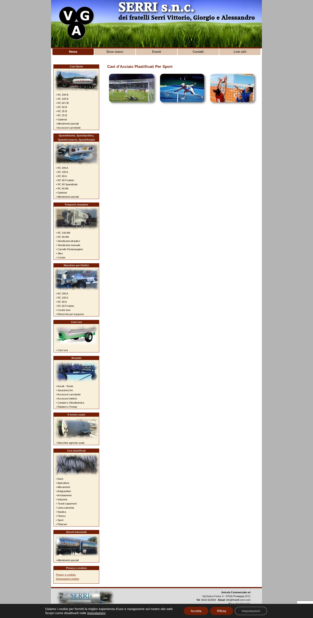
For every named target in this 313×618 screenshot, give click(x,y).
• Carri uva (62, 350)
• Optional (61, 119)
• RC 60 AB (62, 188)
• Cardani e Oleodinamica (70, 402)
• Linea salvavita (65, 507)
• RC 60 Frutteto (65, 180)
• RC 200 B (62, 94)
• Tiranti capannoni (66, 503)
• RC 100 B (62, 98)
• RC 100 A (62, 172)
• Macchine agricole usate (70, 442)
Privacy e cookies (66, 574)
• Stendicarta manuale (68, 245)
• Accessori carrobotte (68, 127)
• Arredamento (64, 495)
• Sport (59, 520)
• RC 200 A (62, 167)
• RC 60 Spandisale (66, 184)
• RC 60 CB (62, 103)
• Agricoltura (62, 483)
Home (73, 51)
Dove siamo (115, 51)
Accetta (196, 611)
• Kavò (59, 478)
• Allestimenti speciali (67, 123)
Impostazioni (251, 611)
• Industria (61, 499)
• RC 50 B (61, 107)
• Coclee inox (63, 310)
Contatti (198, 51)
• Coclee (60, 257)
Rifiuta (221, 611)
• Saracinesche (64, 390)
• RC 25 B (61, 115)
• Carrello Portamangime (69, 249)
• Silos (59, 253)
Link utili (240, 51)
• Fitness (61, 516)
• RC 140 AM (63, 232)
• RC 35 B (61, 111)
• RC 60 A (61, 176)
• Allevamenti (63, 487)
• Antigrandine (63, 491)
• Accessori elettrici (66, 398)
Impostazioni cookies (67, 578)
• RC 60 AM (62, 237)
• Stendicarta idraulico (68, 241)
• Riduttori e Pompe (66, 406)
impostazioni (96, 613)
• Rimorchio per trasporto (70, 314)
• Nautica (61, 511)
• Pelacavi (61, 524)
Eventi (156, 51)
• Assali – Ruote (64, 386)
